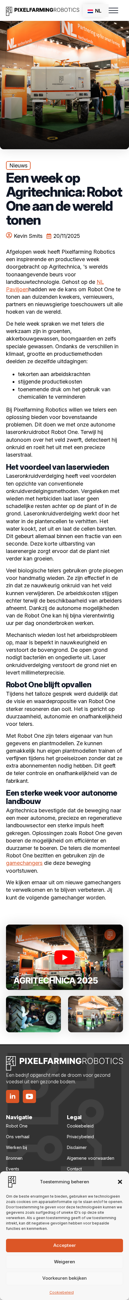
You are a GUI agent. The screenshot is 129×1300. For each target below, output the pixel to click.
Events (12, 1168)
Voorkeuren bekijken (64, 1278)
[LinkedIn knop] (12, 1096)
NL (97, 11)
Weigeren (64, 1261)
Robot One (16, 1125)
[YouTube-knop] (29, 1096)
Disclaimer (77, 1147)
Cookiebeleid (62, 1292)
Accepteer (64, 1245)
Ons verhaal (17, 1136)
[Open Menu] (113, 10)
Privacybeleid (80, 1136)
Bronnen (14, 1158)
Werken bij (16, 1147)
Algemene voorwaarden (90, 1158)
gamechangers (24, 863)
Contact (74, 1168)
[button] (120, 1182)
